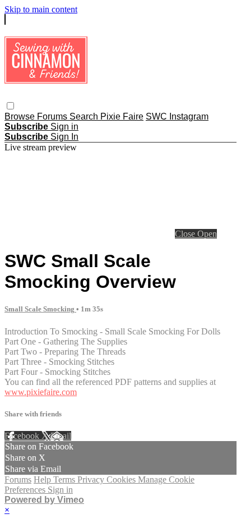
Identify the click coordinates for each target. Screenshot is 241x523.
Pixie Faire (121, 116)
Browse (20, 116)
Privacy (91, 479)
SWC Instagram (177, 116)
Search (84, 116)
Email (60, 436)
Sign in (64, 126)
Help (43, 479)
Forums (53, 116)
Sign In (64, 136)
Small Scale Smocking (40, 309)
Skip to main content (40, 9)
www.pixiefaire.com (40, 392)
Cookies (122, 479)
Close (186, 233)
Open (207, 233)
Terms (65, 479)
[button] (10, 105)
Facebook (22, 436)
